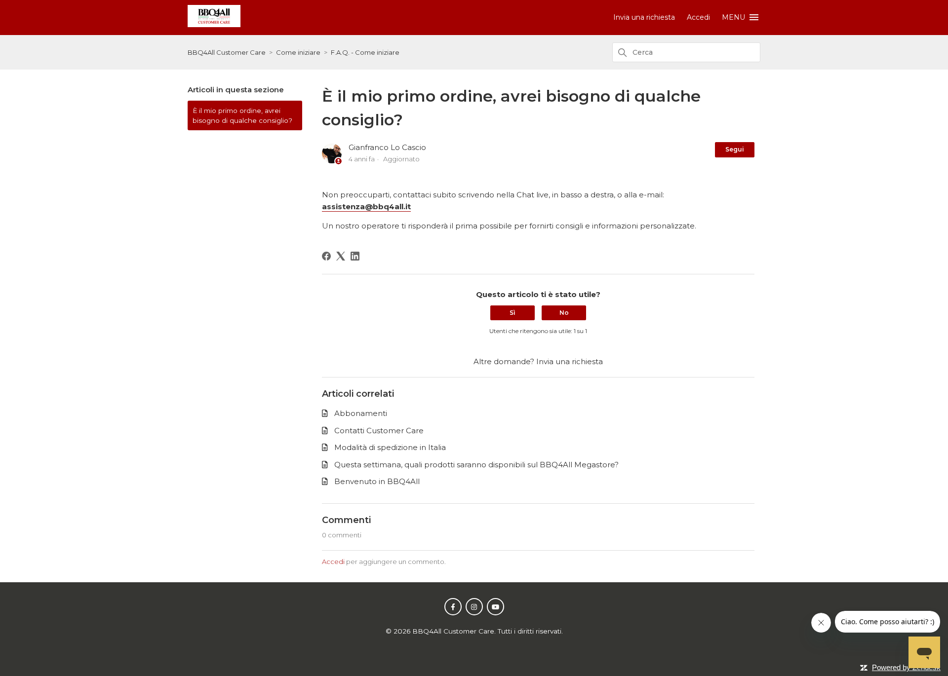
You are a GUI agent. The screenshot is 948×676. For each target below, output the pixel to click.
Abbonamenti (360, 413)
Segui (734, 149)
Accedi (333, 561)
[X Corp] (340, 256)
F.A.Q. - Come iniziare (365, 52)
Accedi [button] (698, 17)
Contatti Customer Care (379, 430)
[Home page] (214, 24)
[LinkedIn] (355, 256)
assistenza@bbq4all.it (366, 206)
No (564, 312)
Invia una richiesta (644, 17)
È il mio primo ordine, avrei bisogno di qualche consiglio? (242, 115)
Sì (512, 312)
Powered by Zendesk (906, 667)
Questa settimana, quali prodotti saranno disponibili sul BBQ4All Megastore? (476, 464)
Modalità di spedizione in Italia (390, 447)
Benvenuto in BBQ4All (377, 481)
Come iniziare (298, 52)
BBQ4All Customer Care (227, 52)
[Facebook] (326, 256)
